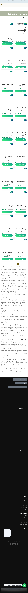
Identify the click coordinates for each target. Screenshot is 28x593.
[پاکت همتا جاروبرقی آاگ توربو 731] (20, 125)
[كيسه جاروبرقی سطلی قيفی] (7, 125)
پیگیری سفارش (24, 522)
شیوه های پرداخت (23, 507)
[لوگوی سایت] (14, 4)
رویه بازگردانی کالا (23, 505)
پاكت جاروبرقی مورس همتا (7, 84)
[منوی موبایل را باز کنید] (26, 5)
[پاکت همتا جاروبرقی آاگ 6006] (20, 100)
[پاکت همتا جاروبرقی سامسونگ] (20, 52)
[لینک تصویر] (14, 553)
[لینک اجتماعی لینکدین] (15, 544)
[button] (21, 383)
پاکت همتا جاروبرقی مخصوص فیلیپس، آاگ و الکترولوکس (8, 157)
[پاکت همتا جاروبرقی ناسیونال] (7, 221)
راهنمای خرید (24, 498)
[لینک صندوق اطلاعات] (22, 1)
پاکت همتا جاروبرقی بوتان (21, 181)
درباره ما (25, 517)
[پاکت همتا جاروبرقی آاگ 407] (20, 221)
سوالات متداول (24, 503)
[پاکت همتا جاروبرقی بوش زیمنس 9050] (7, 244)
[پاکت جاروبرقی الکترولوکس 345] (7, 29)
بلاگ (26, 515)
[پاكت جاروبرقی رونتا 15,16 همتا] (7, 173)
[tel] (14, 481)
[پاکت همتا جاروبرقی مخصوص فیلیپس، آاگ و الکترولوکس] (7, 148)
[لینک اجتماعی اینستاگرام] (17, 544)
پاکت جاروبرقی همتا (22, 339)
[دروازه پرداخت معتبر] (14, 532)
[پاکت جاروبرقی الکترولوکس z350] (20, 76)
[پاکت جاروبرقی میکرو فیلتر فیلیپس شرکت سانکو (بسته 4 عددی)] (20, 25)
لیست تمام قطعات (23, 524)
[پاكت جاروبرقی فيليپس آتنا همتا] (20, 197)
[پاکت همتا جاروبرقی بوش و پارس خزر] (20, 148)
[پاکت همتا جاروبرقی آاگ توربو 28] (7, 52)
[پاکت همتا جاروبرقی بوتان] (20, 173)
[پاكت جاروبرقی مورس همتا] (7, 76)
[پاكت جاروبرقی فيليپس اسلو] (7, 197)
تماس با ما (25, 519)
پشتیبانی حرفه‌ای (23, 492)
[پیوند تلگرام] (10, 544)
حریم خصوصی (24, 500)
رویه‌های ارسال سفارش (22, 509)
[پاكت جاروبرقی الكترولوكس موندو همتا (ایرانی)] (7, 100)
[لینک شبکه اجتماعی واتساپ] (13, 544)
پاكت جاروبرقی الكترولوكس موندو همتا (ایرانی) (8, 109)
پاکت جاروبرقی (23, 33)
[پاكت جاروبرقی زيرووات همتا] (20, 244)
